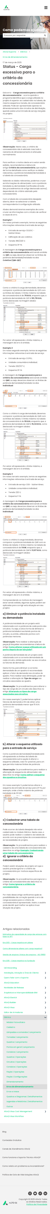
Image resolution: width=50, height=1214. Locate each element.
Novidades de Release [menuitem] (14, 987)
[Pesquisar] (45, 35)
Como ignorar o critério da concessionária (19, 885)
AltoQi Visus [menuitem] (9, 1007)
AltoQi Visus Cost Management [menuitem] (18, 1111)
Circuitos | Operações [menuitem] (16, 1062)
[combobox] (23, 35)
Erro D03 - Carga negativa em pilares (18, 942)
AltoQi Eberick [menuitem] (10, 997)
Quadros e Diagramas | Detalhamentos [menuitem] (24, 1096)
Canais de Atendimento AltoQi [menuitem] (16, 1149)
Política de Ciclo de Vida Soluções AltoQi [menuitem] (20, 1174)
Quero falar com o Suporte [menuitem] (16, 977)
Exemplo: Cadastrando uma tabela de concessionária (23, 851)
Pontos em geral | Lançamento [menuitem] (21, 1047)
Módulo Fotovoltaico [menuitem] (16, 1022)
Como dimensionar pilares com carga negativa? (22, 948)
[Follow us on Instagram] (30, 1193)
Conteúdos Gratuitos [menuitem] (11, 1140)
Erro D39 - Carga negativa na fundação (19, 961)
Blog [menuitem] (4, 1131)
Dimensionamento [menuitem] (15, 1081)
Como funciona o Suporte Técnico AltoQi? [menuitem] (21, 1157)
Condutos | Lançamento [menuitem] (17, 1052)
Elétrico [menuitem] (7, 1017)
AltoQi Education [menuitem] (11, 982)
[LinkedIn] (45, 1193)
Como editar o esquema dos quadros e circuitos (24, 776)
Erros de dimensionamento (15, 57)
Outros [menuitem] (10, 1106)
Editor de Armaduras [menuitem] (13, 1012)
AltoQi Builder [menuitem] (10, 1002)
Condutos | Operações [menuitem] (17, 1066)
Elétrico (23, 51)
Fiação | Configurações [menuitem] (17, 1076)
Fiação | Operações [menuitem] (15, 1071)
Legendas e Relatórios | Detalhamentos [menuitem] (24, 1101)
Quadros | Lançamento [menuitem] (17, 1042)
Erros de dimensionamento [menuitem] (20, 1086)
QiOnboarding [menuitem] (10, 968)
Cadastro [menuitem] (11, 1027)
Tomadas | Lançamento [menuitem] (17, 1037)
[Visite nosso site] (40, 1193)
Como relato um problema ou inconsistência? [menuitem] (23, 1166)
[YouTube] (35, 1193)
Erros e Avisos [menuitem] (13, 1091)
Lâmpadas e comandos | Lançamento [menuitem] (24, 1032)
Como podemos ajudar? (23, 30)
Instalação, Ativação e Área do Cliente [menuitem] (21, 972)
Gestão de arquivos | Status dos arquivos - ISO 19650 (24, 954)
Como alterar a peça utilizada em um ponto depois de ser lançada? (24, 648)
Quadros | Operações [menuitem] (16, 1057)
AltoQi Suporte (9, 51)
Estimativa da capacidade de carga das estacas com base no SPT (25, 935)
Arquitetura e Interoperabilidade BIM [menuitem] (20, 992)
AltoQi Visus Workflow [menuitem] (14, 1116)
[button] (45, 973)
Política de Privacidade (36, 1204)
